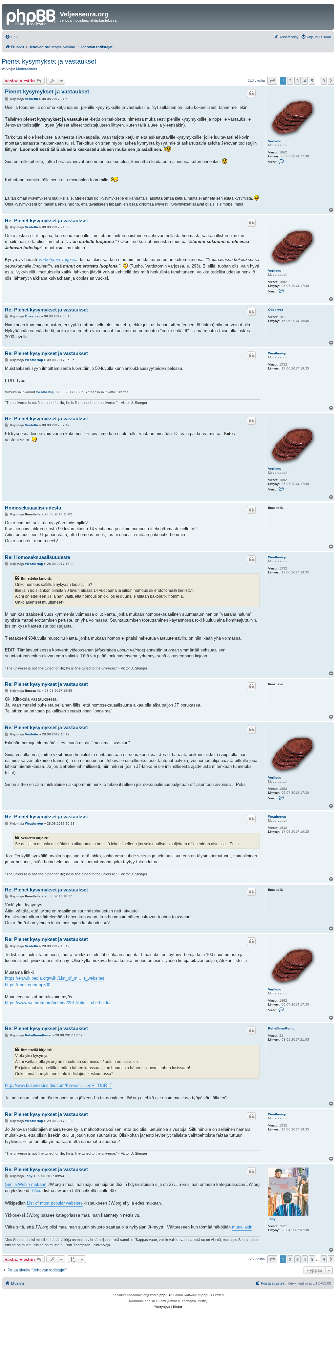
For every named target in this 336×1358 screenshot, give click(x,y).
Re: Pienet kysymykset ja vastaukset (46, 220)
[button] (272, 81)
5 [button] (312, 81)
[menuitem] (11, 37)
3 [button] (297, 81)
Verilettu (274, 141)
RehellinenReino (281, 1028)
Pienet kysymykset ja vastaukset (49, 61)
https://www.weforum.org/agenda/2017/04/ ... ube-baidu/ (58, 1002)
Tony (272, 1219)
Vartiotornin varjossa (57, 259)
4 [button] (305, 81)
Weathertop (277, 353)
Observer (275, 309)
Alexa (37, 1190)
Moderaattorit (26, 69)
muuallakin (242, 1227)
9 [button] (324, 81)
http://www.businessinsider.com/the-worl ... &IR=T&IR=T (58, 1085)
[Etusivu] (31, 16)
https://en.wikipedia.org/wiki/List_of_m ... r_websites (54, 978)
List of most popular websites (55, 1203)
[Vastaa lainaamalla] (251, 93)
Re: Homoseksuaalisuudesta (37, 557)
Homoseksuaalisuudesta (33, 507)
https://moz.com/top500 (27, 984)
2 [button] (290, 81)
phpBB (164, 1295)
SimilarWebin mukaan (25, 1184)
